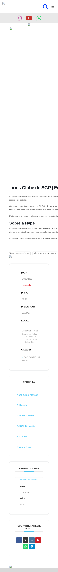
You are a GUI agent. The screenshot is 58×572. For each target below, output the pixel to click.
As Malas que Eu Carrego (29, 479)
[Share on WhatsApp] (25, 546)
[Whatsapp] (38, 18)
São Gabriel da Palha (45, 253)
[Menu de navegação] (52, 6)
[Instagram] (19, 18)
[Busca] (45, 6)
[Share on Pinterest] (38, 540)
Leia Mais (26, 313)
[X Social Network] (25, 540)
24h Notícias (22, 253)
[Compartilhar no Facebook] (19, 540)
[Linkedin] (32, 540)
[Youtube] (29, 18)
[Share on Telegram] (32, 546)
